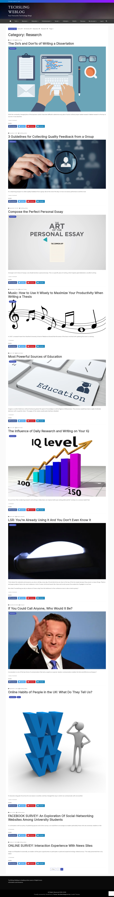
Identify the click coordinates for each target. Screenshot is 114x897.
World (74, 21)
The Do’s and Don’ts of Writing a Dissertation (41, 43)
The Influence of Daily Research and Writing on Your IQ (48, 431)
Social (56, 21)
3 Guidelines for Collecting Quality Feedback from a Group (51, 136)
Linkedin (41, 126)
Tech (16, 21)
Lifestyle (65, 21)
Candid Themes (75, 894)
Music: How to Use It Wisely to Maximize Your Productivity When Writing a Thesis (55, 294)
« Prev (53, 869)
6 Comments (11, 829)
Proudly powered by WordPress (43, 894)
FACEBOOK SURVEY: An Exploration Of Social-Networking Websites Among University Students (50, 817)
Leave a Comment (12, 120)
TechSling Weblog (18, 9)
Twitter (22, 126)
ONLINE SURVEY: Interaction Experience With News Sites (50, 845)
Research (12, 48)
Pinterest (31, 126)
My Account (92, 21)
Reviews (82, 21)
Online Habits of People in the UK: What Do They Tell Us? (50, 692)
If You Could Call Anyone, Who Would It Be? (40, 608)
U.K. (19, 697)
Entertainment (46, 21)
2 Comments (11, 857)
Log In (102, 21)
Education (34, 21)
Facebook (13, 126)
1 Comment (11, 340)
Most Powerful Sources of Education (35, 356)
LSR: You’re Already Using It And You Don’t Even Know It (49, 520)
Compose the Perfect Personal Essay (35, 212)
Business (24, 21)
